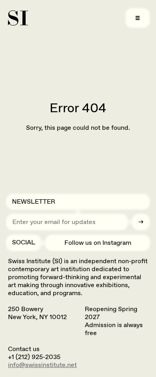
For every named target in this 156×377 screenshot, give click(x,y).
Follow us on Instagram (97, 242)
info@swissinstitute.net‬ (42, 365)
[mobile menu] (138, 18)
